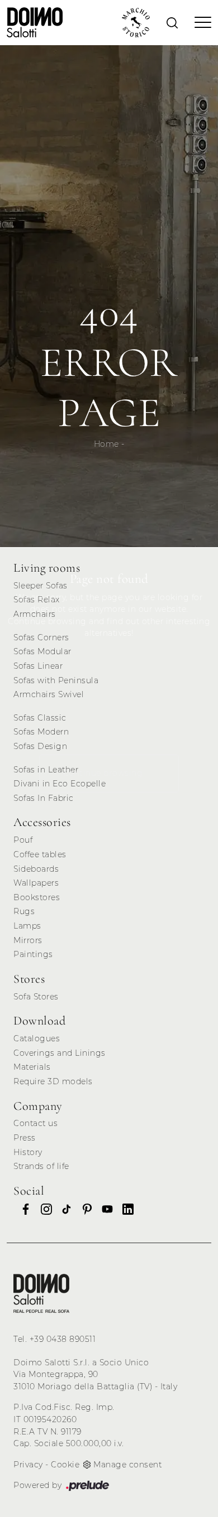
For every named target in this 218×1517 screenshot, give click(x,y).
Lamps (27, 926)
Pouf (22, 840)
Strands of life (41, 1166)
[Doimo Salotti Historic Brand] (136, 22)
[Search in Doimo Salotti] (172, 22)
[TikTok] (63, 1209)
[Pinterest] (84, 1209)
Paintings (33, 954)
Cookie (65, 1465)
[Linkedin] (125, 1209)
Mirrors (27, 940)
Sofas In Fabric (43, 798)
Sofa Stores (36, 997)
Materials (32, 1067)
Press (24, 1138)
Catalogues (36, 1038)
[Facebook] (22, 1209)
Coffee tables (40, 854)
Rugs (24, 911)
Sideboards (36, 869)
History (27, 1152)
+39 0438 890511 (63, 1339)
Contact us (35, 1123)
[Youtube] (104, 1209)
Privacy (28, 1465)
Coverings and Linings (59, 1053)
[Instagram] (43, 1209)
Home (106, 444)
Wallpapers (36, 883)
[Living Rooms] (41, 1293)
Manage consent (127, 1465)
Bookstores (36, 897)
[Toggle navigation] (199, 22)
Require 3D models (53, 1081)
